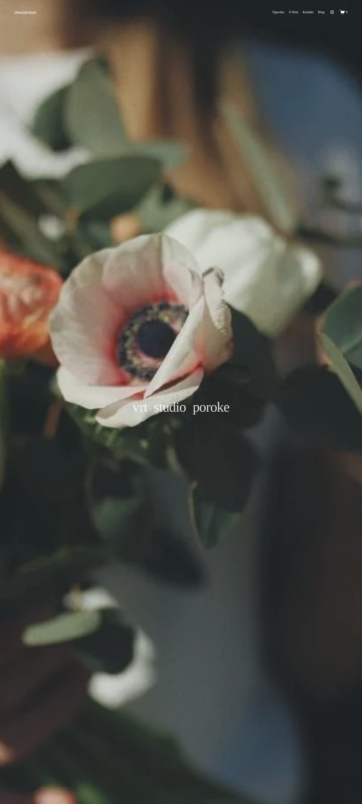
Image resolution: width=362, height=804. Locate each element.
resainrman (25, 12)
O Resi (293, 12)
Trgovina (278, 12)
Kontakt (308, 12)
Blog (321, 12)
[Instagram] (332, 12)
